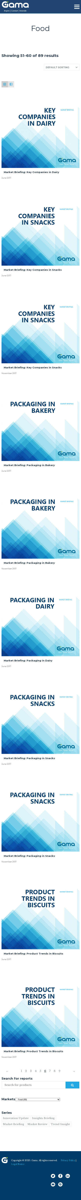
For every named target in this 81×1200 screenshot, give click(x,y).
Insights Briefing (43, 1118)
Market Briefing (13, 1124)
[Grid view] (5, 84)
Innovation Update (16, 1118)
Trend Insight (60, 1124)
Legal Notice (17, 1164)
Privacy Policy (68, 1160)
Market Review (37, 1124)
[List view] (11, 84)
